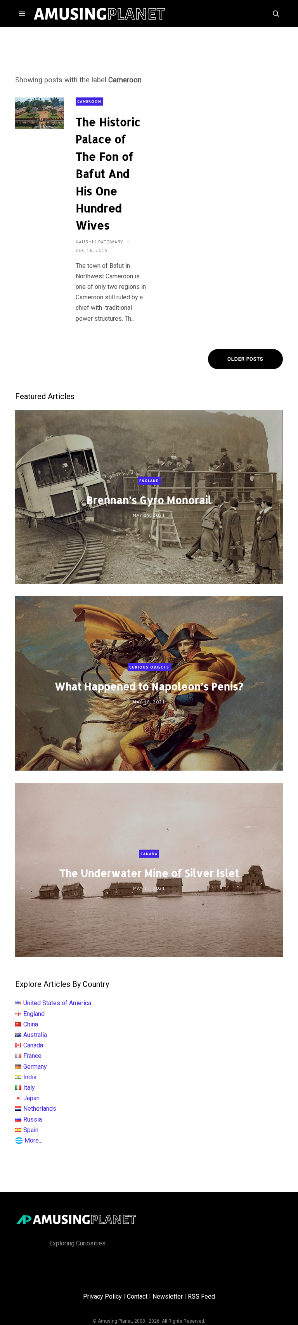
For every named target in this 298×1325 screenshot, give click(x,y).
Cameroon (89, 101)
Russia (32, 1119)
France (32, 1055)
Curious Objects (149, 667)
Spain (30, 1130)
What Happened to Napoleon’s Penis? (149, 686)
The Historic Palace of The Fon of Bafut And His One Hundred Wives (108, 173)
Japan (31, 1098)
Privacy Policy (102, 1296)
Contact (137, 1296)
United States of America (57, 1003)
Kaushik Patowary (100, 242)
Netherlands (39, 1108)
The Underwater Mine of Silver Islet (149, 873)
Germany (35, 1066)
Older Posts (245, 359)
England (149, 480)
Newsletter (167, 1296)
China (30, 1024)
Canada (149, 853)
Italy (29, 1087)
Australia (35, 1034)
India (29, 1077)
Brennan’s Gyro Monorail (149, 499)
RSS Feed (201, 1296)
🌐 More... (28, 1140)
